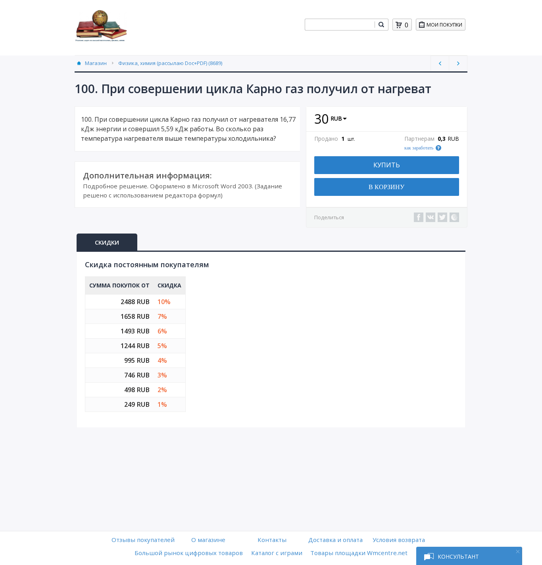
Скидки (107, 242)
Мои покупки (444, 24)
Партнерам (419, 139)
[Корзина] (399, 25)
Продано (326, 139)
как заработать (418, 148)
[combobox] (340, 25)
